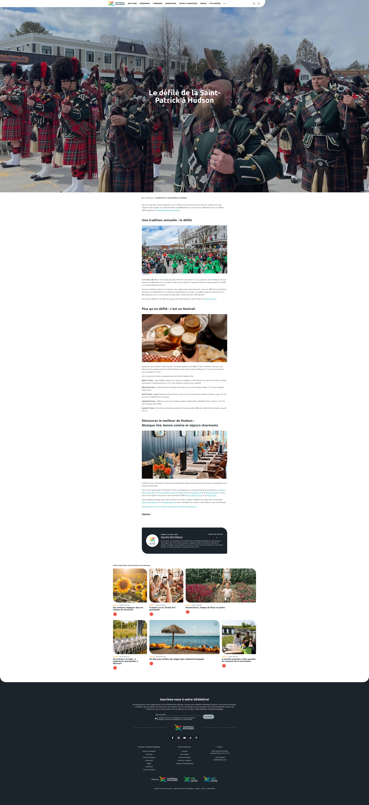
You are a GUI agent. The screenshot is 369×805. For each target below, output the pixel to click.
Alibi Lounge (211, 495)
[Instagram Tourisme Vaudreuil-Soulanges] (178, 738)
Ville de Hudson (210, 299)
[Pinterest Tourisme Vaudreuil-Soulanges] (196, 738)
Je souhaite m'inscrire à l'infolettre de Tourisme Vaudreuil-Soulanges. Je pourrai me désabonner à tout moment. (176, 718)
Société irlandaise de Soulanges (167, 210)
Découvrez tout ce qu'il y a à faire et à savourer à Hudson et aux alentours (169, 507)
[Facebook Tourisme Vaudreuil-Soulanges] (172, 738)
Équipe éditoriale (172, 537)
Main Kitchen (184, 493)
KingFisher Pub (197, 493)
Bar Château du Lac (195, 495)
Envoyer (208, 717)
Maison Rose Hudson (149, 502)
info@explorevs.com (219, 760)
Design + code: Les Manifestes (205, 788)
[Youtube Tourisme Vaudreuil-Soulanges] (184, 738)
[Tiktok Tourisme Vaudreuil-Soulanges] (190, 738)
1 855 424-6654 (220, 757)
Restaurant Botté (212, 493)
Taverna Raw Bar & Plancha (167, 493)
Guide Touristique (149, 770)
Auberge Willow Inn (169, 502)
